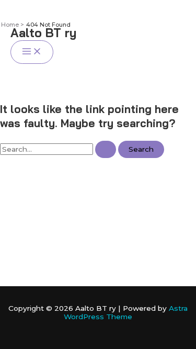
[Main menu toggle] (31, 52)
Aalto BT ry (43, 32)
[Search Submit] (105, 150)
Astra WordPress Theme (126, 312)
